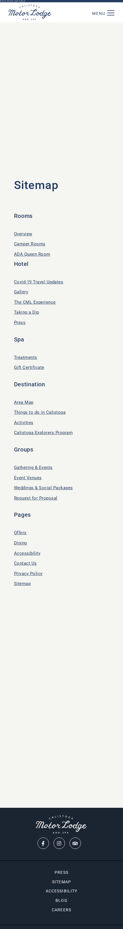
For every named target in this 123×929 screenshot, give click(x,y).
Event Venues (28, 477)
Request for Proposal (35, 498)
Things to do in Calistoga (40, 412)
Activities (23, 422)
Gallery (21, 292)
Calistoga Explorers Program (43, 432)
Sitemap (22, 583)
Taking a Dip (26, 312)
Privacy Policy (28, 573)
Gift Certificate (29, 367)
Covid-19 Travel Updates (39, 282)
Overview (23, 233)
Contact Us (25, 563)
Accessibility (27, 553)
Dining (20, 543)
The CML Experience (35, 302)
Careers (61, 910)
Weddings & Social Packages (43, 487)
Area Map (23, 402)
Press (20, 322)
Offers (20, 532)
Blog (61, 900)
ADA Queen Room (32, 254)
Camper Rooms (29, 243)
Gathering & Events (33, 467)
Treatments (25, 357)
